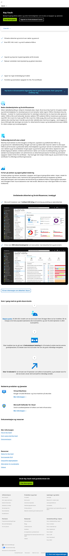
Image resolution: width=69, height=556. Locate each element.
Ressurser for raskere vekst (53, 500)
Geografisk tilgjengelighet (9, 461)
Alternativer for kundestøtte (10, 464)
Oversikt (6, 28)
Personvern (27, 552)
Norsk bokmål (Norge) (9, 544)
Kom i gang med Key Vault (9, 436)
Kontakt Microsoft (19, 552)
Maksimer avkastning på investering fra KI (33, 510)
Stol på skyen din (6, 508)
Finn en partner (5, 526)
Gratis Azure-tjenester (29, 502)
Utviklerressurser (28, 526)
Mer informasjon (19, 397)
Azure (3, 6)
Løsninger (49, 497)
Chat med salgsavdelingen (57, 554)
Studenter (26, 529)
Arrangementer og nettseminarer (31, 532)
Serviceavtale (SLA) (7, 457)
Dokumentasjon (6, 439)
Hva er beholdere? (51, 537)
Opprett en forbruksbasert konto (31, 19)
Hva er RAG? (49, 540)
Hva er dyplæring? (51, 529)
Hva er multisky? (50, 524)
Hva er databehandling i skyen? (54, 521)
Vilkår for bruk (35, 552)
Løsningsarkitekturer (51, 502)
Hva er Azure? (5, 497)
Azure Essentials (5, 510)
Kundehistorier (5, 513)
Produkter (26, 497)
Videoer (3, 467)
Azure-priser (27, 500)
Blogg (25, 524)
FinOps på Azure (28, 508)
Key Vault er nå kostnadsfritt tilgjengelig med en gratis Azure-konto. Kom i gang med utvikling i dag (33, 92)
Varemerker (43, 552)
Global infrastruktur (6, 502)
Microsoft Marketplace (7, 524)
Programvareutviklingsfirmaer (8, 521)
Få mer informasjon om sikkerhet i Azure (16, 290)
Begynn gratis (7, 319)
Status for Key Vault (7, 454)
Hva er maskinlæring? (51, 526)
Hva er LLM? (49, 534)
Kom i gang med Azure (7, 500)
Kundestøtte (49, 505)
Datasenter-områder (6, 505)
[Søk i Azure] (1, 2)
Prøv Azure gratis (10, 19)
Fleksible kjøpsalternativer (30, 505)
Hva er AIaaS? (50, 532)
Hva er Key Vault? (6, 433)
